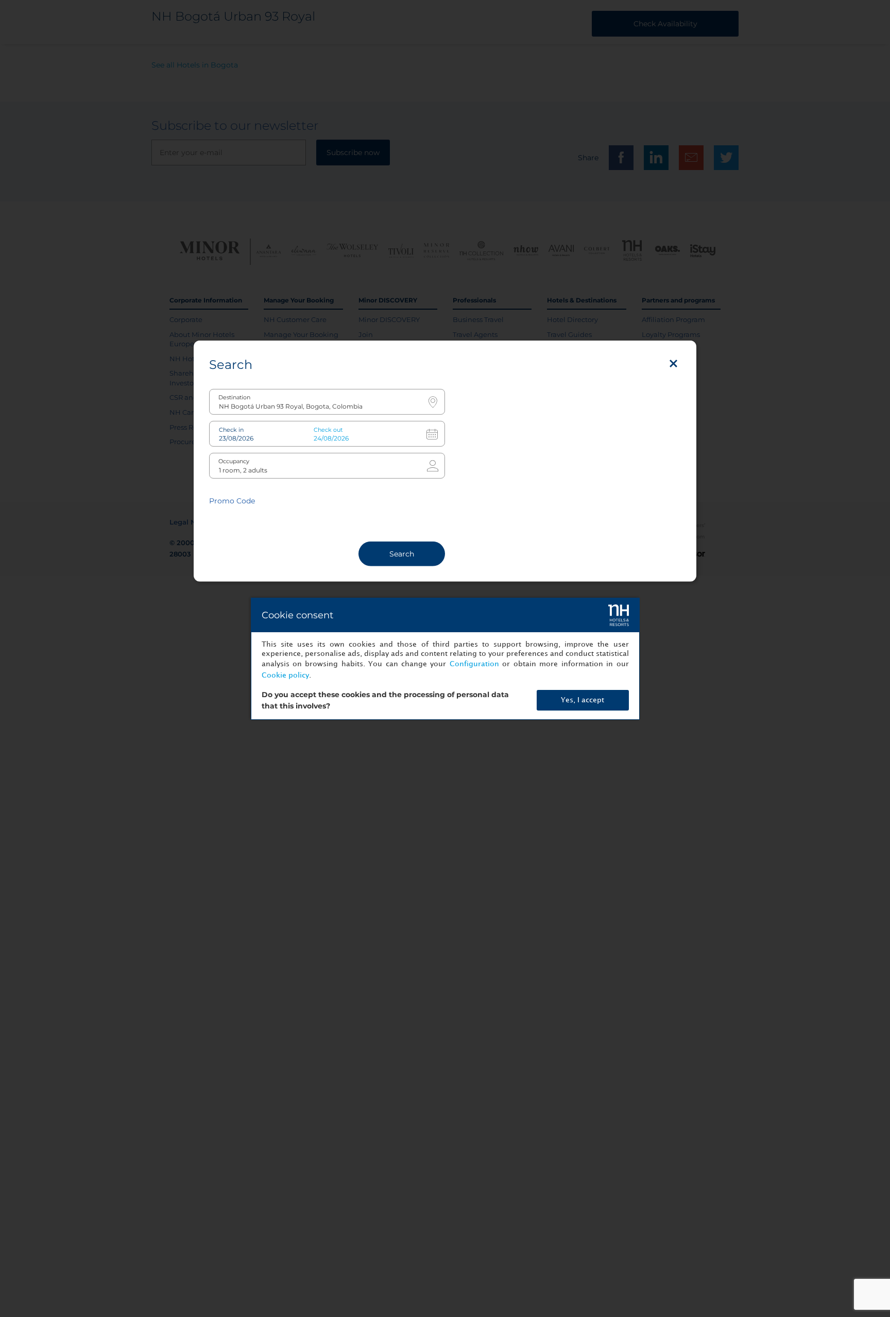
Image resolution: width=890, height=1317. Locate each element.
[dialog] (445, 659)
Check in (231, 429)
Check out (328, 429)
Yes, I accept (582, 700)
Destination (234, 397)
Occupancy (233, 461)
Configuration (474, 664)
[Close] (673, 363)
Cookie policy (285, 675)
